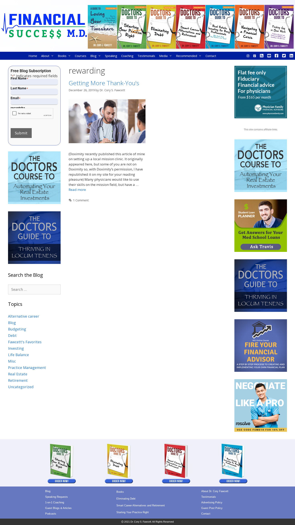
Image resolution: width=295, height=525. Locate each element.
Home (32, 56)
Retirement (18, 380)
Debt (12, 335)
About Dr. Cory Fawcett (214, 491)
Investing (16, 348)
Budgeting (17, 329)
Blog (93, 56)
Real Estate (17, 374)
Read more (77, 189)
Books (62, 56)
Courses (80, 56)
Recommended (186, 56)
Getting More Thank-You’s (104, 83)
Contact (210, 56)
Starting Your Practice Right (132, 512)
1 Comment (81, 200)
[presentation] (32, 113)
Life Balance (18, 354)
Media (163, 56)
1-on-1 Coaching (54, 502)
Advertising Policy (211, 502)
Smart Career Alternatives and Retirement (140, 505)
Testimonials (146, 56)
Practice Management (27, 367)
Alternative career (23, 316)
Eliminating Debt (125, 498)
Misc (12, 361)
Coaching (127, 56)
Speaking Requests (56, 496)
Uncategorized (21, 386)
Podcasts (50, 513)
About (45, 56)
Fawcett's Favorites (25, 342)
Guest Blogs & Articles (58, 508)
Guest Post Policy (212, 508)
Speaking (111, 56)
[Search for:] (34, 289)
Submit (21, 133)
